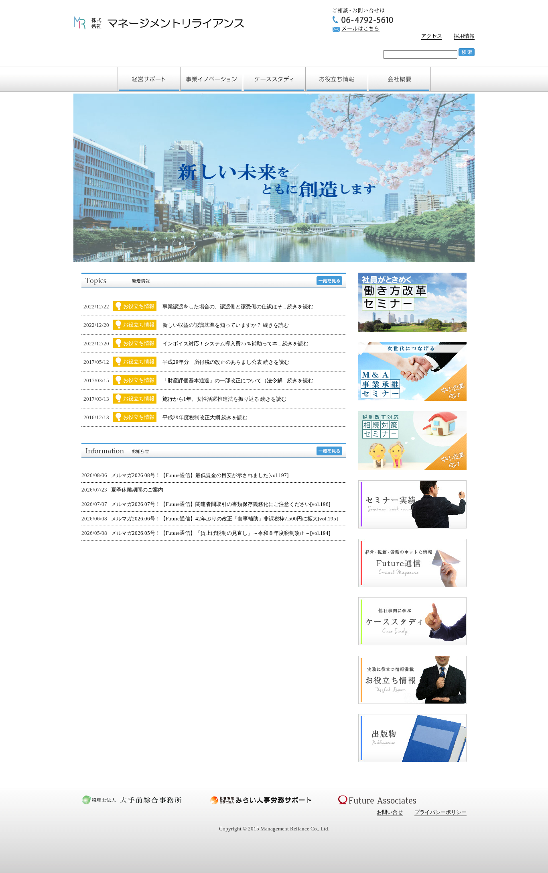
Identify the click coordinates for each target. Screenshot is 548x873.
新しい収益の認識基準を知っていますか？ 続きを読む (225, 325)
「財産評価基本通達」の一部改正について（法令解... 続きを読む (237, 380)
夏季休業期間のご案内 (137, 490)
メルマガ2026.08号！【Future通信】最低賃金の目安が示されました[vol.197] (199, 475)
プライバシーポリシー (440, 812)
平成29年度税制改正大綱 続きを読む (205, 417)
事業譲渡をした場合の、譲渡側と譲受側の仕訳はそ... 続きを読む (237, 307)
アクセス (431, 36)
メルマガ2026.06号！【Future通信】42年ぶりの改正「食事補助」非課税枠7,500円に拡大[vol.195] (224, 519)
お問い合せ (390, 812)
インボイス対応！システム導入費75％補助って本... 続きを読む (235, 344)
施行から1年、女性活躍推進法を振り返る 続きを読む (224, 399)
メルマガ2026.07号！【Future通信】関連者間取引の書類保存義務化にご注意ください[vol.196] (220, 504)
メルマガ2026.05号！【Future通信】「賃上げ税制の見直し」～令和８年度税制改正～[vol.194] (220, 533)
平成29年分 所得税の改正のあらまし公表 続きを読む (225, 362)
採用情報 (464, 36)
